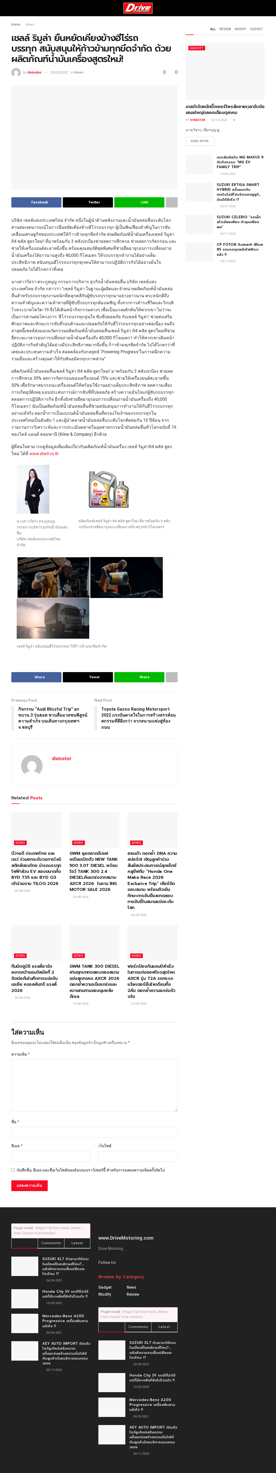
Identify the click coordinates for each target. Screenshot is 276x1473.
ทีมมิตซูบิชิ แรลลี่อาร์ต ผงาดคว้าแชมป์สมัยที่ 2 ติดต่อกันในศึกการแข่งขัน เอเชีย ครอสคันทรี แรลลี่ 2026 (34, 978)
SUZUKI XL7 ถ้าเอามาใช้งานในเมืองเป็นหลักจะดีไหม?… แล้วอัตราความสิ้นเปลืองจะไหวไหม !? (65, 1266)
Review (225, 29)
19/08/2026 (80, 1003)
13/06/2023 (227, 174)
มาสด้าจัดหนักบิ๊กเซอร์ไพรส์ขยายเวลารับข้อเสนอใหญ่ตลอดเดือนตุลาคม (225, 109)
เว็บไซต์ (104, 1146)
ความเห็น (20, 1054)
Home (15, 24)
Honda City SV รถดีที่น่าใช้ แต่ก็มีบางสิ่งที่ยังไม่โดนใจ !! (65, 1294)
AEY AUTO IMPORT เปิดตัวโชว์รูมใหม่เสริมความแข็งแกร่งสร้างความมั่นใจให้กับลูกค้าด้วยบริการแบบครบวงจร (66, 1353)
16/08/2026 (138, 1003)
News (30, 24)
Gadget (256, 29)
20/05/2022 (59, 72)
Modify (240, 29)
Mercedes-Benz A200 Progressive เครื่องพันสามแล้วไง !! (65, 1320)
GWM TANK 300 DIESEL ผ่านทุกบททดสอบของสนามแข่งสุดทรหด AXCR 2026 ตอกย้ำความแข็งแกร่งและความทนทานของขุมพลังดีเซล (94, 981)
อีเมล (17, 1145)
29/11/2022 (227, 234)
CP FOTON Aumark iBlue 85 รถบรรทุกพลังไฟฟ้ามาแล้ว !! (240, 249)
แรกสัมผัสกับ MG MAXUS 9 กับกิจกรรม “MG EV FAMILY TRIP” (240, 162)
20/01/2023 (227, 206)
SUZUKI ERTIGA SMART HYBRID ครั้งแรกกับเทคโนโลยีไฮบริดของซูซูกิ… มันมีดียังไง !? (239, 192)
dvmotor (34, 72)
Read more (200, 141)
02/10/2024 (219, 120)
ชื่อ (15, 1121)
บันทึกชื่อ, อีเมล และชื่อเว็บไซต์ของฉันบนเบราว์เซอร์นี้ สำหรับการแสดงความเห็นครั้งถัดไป (91, 1170)
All (213, 29)
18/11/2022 (227, 261)
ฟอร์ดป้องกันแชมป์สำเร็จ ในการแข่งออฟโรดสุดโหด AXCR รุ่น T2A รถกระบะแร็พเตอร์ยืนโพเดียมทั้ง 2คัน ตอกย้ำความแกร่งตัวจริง (151, 981)
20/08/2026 (22, 891)
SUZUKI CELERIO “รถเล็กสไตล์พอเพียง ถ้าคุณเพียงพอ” (239, 222)
